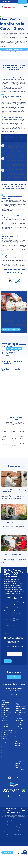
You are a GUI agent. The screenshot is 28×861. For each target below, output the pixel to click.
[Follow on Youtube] (12, 796)
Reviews (3, 756)
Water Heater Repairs (19, 753)
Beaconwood (14, 445)
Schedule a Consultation (11, 329)
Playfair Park (22, 443)
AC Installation (4, 726)
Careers (3, 748)
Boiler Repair (4, 706)
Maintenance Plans (5, 752)
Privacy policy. (12, 812)
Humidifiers (4, 716)
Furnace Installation (5, 708)
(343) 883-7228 (5, 1)
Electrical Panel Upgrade (20, 708)
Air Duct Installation (6, 702)
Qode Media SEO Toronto (16, 834)
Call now (20, 853)
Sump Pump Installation (20, 747)
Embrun (4, 436)
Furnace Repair (4, 710)
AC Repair (3, 728)
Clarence (4, 434)
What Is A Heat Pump (8, 523)
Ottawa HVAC (4, 718)
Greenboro (22, 429)
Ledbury (22, 441)
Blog (2, 746)
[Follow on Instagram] (8, 796)
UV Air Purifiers (4, 720)
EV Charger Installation (20, 712)
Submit (8, 661)
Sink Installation (18, 743)
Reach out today (15, 324)
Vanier (12, 429)
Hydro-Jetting (18, 732)
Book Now (22, 2)
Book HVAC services (14, 348)
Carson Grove (5, 444)
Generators (17, 714)
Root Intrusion (18, 765)
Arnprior (4, 431)
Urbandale (13, 443)
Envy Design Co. (19, 836)
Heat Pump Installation (6, 712)
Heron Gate (22, 431)
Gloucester (22, 434)
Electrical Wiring (18, 710)
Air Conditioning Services (7, 730)
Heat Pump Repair (5, 714)
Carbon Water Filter (19, 720)
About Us (3, 744)
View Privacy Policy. (15, 647)
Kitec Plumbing (18, 734)
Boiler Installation (5, 704)
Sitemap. (7, 812)
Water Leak (17, 755)
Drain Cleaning (18, 763)
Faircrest (4, 441)
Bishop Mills (4, 439)
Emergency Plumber (19, 722)
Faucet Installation (19, 724)
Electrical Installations (20, 706)
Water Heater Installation (20, 751)
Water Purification (19, 757)
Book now (7, 852)
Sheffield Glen (14, 431)
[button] (23, 790)
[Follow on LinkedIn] (15, 796)
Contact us (14, 52)
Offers (2, 754)
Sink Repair (17, 745)
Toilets (16, 749)
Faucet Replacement (19, 726)
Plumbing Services (19, 738)
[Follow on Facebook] (19, 796)
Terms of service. (19, 812)
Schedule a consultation (14, 49)
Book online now (14, 677)
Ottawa (4, 429)
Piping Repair (18, 736)
